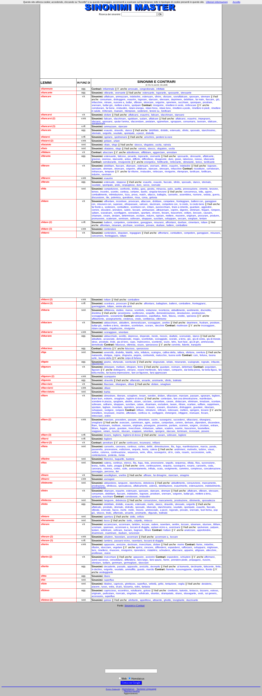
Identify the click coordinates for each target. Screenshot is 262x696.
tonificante (209, 162)
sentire (175, 524)
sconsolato (185, 336)
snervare (96, 105)
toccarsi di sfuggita (153, 540)
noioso (198, 159)
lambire (136, 524)
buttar (129, 102)
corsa (144, 197)
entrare (214, 425)
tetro (173, 342)
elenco (127, 463)
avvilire (166, 322)
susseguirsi (165, 419)
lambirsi (108, 540)
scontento (157, 342)
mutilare (120, 367)
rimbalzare (148, 428)
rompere (215, 210)
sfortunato (118, 362)
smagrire (184, 475)
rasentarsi (137, 540)
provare (150, 225)
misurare (116, 225)
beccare (197, 212)
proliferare (97, 553)
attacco (151, 194)
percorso (109, 471)
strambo (155, 593)
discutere (106, 210)
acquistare (210, 367)
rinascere (114, 550)
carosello (173, 194)
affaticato (96, 507)
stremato (96, 133)
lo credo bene (197, 204)
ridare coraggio (100, 328)
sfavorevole (98, 364)
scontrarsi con (138, 207)
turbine (202, 449)
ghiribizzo (130, 583)
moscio (163, 336)
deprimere (176, 99)
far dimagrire (159, 475)
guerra (216, 194)
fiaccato (168, 182)
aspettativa (154, 316)
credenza (128, 319)
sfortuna (190, 352)
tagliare (106, 407)
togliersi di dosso (132, 435)
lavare (173, 404)
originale (96, 593)
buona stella (105, 358)
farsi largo (142, 560)
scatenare (111, 218)
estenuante (148, 92)
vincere (156, 212)
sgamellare (163, 121)
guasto (140, 569)
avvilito (122, 336)
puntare (173, 425)
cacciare (147, 401)
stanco (128, 130)
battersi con (197, 201)
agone (208, 191)
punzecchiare (163, 207)
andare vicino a (159, 527)
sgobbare (133, 118)
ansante (146, 380)
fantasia (146, 586)
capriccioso (110, 590)
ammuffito (130, 569)
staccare (170, 431)
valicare (143, 204)
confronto (125, 189)
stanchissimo (208, 130)
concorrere (97, 235)
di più (119, 586)
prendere (117, 210)
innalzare (204, 401)
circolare (204, 425)
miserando (180, 362)
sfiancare (131, 166)
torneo (95, 191)
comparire (177, 370)
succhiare (183, 102)
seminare (123, 218)
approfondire (204, 530)
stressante (186, 92)
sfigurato (152, 513)
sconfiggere (120, 212)
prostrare (207, 102)
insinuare (194, 413)
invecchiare (135, 428)
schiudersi (164, 550)
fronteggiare (182, 201)
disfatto (164, 130)
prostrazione (198, 313)
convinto (175, 344)
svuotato (117, 133)
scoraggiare (154, 322)
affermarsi (209, 557)
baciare (128, 530)
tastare (95, 530)
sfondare (96, 562)
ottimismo (161, 319)
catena (153, 449)
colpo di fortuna (133, 358)
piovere (205, 431)
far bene (110, 108)
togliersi (117, 435)
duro (170, 159)
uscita (158, 144)
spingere (194, 410)
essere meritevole (147, 370)
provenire (162, 425)
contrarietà (148, 355)
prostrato (103, 342)
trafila (102, 465)
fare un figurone (140, 372)
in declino (97, 569)
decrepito (155, 566)
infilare (140, 410)
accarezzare (110, 524)
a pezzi (140, 133)
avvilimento (193, 310)
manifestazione (191, 446)
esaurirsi (144, 115)
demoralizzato (123, 339)
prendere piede (179, 560)
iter (117, 471)
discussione (98, 197)
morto (150, 504)
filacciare (109, 384)
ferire (140, 367)
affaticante (208, 156)
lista (147, 463)
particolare (108, 593)
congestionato (147, 89)
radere (154, 524)
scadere (169, 428)
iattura (180, 352)
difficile (136, 159)
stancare (153, 99)
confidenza (148, 319)
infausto (215, 362)
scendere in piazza (101, 401)
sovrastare (133, 212)
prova (135, 194)
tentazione (170, 583)
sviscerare (134, 533)
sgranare (205, 395)
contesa (124, 191)
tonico (199, 162)
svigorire (159, 102)
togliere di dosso (135, 398)
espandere (172, 557)
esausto (108, 130)
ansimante (157, 380)
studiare (160, 225)
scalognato (193, 362)
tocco (107, 520)
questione (128, 197)
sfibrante (108, 92)
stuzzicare (155, 204)
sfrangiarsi (204, 419)
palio (170, 189)
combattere (123, 207)
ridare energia (136, 108)
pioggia (118, 465)
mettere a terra (122, 105)
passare (194, 395)
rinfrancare (97, 171)
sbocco (138, 144)
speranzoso (152, 344)
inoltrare (116, 425)
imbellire (208, 544)
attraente (157, 600)
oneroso (106, 159)
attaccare (146, 201)
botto (129, 520)
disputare (123, 233)
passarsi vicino (122, 540)
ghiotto (167, 600)
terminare (182, 431)
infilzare (162, 410)
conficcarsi (132, 442)
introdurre (151, 410)
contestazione (99, 455)
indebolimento (212, 486)
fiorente (170, 569)
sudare (143, 118)
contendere (133, 222)
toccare (136, 210)
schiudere (185, 557)
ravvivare (106, 174)
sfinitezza (111, 486)
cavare (169, 401)
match (142, 194)
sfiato (107, 144)
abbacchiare (110, 322)
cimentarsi (193, 222)
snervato (155, 185)
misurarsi (159, 222)
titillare (216, 524)
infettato (160, 89)
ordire (108, 416)
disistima (96, 313)
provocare (134, 201)
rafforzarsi (187, 547)
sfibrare (138, 102)
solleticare (106, 530)
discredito (206, 310)
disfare (107, 115)
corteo (141, 446)
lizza (127, 194)
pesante (132, 156)
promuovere (98, 218)
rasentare (165, 524)
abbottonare (133, 152)
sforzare (167, 96)
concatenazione (212, 468)
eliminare (195, 210)
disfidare (156, 201)
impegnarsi (204, 118)
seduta (207, 194)
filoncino (108, 459)
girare (112, 428)
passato (121, 566)
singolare (132, 593)
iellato (169, 362)
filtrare (95, 428)
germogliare (130, 562)
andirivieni (179, 449)
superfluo (109, 580)
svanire (179, 428)
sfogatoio (148, 144)
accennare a (121, 527)
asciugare (109, 479)
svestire (152, 395)
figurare (96, 370)
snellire (122, 475)
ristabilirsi (152, 550)
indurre (150, 215)
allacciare (108, 152)
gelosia (153, 197)
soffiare (201, 404)
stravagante (190, 593)
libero (107, 576)
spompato (129, 133)
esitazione (151, 310)
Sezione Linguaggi (146, 689)
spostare (96, 407)
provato (184, 510)
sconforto (139, 310)
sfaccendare (137, 121)
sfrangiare (120, 384)
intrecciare (97, 416)
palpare (214, 527)
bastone (130, 459)
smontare (123, 332)
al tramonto (183, 566)
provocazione (190, 189)
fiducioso (120, 344)
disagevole (160, 159)
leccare (145, 524)
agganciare (159, 152)
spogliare (118, 401)
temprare (109, 171)
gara (143, 189)
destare (116, 215)
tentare (203, 218)
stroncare (148, 102)
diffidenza (109, 310)
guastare (164, 367)
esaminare (110, 533)
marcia (204, 446)
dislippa (108, 355)
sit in (170, 452)
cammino (184, 468)
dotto (132, 516)
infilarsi (156, 442)
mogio (136, 339)
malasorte (97, 355)
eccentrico (123, 590)
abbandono (141, 316)
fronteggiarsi (111, 235)
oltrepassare (131, 204)
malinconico (143, 342)
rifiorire (95, 547)
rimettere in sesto (174, 105)
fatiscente (209, 566)
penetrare (108, 442)
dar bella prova (192, 370)
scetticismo (138, 313)
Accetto (236, 2)
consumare (106, 99)
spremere (171, 102)
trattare (167, 530)
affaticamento (140, 486)
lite (107, 197)
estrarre (108, 398)
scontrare (139, 225)
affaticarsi (133, 115)
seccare (182, 218)
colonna (105, 452)
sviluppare (170, 218)
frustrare (203, 322)
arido (117, 185)
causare (208, 212)
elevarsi (131, 370)
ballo (109, 465)
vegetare (117, 547)
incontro (104, 191)
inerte (123, 510)
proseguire (149, 425)
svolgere (109, 410)
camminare (137, 422)
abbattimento (178, 310)
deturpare (109, 367)
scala (160, 468)
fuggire (103, 428)
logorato (173, 510)
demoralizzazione (166, 313)
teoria (145, 449)
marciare (183, 395)
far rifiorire (133, 171)
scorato (173, 339)
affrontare (109, 201)
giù (217, 99)
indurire (96, 174)
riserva (129, 310)
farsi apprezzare (158, 372)
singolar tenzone (158, 191)
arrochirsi (149, 137)
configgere (157, 413)
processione (111, 449)
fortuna (203, 355)
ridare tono (165, 108)
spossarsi (107, 121)
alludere (108, 537)
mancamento (209, 483)
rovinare (175, 367)
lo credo (184, 204)
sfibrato (95, 510)
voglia (181, 583)
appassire (109, 544)
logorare (142, 99)
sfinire (158, 96)
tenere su (154, 111)
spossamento (99, 487)
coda (177, 452)
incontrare (121, 201)
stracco (100, 513)
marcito (150, 569)
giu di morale (213, 339)
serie (142, 452)
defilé (149, 446)
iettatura (145, 352)
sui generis (211, 593)
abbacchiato (110, 336)
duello (144, 191)
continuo (131, 446)
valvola (167, 144)
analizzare (189, 530)
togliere (216, 395)
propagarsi (195, 560)
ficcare (204, 413)
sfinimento (194, 500)
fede (164, 316)
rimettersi (103, 550)
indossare (173, 410)
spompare (195, 102)
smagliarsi (97, 422)
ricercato (120, 593)
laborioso (188, 159)
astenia (153, 486)
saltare (95, 212)
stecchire (159, 325)
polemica (116, 197)
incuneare (109, 413)
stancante (118, 159)
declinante (196, 566)
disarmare (150, 404)
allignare (199, 550)
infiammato (108, 89)
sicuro (140, 344)
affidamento (98, 319)
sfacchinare (167, 115)
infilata (151, 468)
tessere (205, 410)
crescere (148, 547)
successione (197, 452)
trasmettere (203, 428)
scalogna (156, 352)
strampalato (167, 593)
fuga (178, 446)
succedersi (179, 419)
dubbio (120, 310)
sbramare (196, 524)
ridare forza (151, 108)
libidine (108, 583)
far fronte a (97, 207)
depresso (133, 336)
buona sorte (175, 355)
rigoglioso (199, 569)
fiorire (199, 544)
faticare (155, 115)
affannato (135, 380)
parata (212, 446)
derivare (189, 422)
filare (94, 425)
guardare (194, 207)
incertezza (164, 310)
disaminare (97, 533)
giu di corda (199, 339)
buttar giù (108, 105)
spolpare (136, 105)
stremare (205, 96)
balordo (184, 590)
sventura (200, 352)
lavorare (201, 121)
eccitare (140, 215)
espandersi (174, 547)
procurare (203, 215)
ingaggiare (135, 233)
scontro (114, 191)
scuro (167, 342)
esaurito (147, 182)
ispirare (160, 215)
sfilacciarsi (192, 419)
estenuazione (196, 486)
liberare (121, 395)
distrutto (150, 133)
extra (111, 586)
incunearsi (145, 442)
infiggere (183, 413)
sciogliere (132, 395)
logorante (161, 92)
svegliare (193, 218)
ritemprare (130, 111)
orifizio (140, 516)
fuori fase (183, 342)
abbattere (124, 322)
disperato (145, 336)
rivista (122, 455)
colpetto (138, 520)
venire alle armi (124, 306)
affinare (147, 475)
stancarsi (179, 115)
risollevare (182, 325)
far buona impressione (118, 372)
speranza (191, 316)
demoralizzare (138, 322)
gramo (107, 362)
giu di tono (122, 342)
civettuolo (173, 590)
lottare (204, 222)
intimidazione (116, 194)
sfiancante (209, 159)
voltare (187, 212)
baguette (119, 459)
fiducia (172, 316)
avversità (109, 352)
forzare (165, 212)
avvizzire (121, 544)
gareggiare (146, 222)
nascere (126, 425)
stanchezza (135, 483)
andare (156, 422)
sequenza (133, 452)
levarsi (107, 435)
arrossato (133, 89)
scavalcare (106, 212)
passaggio (97, 471)
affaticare (109, 96)
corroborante (109, 162)
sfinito (185, 130)
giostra (150, 189)
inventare (117, 407)
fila (172, 446)
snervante (120, 92)
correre (95, 210)
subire (127, 210)
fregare (205, 210)
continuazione (118, 452)
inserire (120, 413)
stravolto (118, 130)
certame (134, 191)
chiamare (96, 215)
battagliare (161, 303)
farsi (94, 550)
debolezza (148, 483)
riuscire (115, 431)
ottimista (131, 344)
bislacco (193, 590)
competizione (111, 189)
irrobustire (121, 108)
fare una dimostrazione (186, 398)
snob (200, 593)
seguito (169, 463)
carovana (120, 446)
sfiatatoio (109, 148)
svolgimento (171, 468)
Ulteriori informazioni (217, 2)
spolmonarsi (120, 137)
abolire (128, 401)
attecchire (211, 550)
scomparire (110, 376)
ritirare (182, 404)
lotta (201, 191)
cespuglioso (128, 185)
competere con (170, 204)
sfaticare (212, 121)
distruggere (119, 99)
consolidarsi (116, 560)
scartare (191, 404)
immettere (97, 413)
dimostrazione (161, 446)
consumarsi (189, 121)
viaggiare (96, 431)
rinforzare (107, 111)
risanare (118, 111)
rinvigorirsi (126, 550)
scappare (137, 431)
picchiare (128, 225)
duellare (182, 222)
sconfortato (147, 339)
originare (191, 215)
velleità (152, 583)
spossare (194, 96)
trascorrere (176, 212)
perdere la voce (164, 137)
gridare (108, 141)
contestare (166, 398)
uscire (154, 419)
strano (178, 593)
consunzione (193, 483)
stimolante (188, 162)
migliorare (212, 547)
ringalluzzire (116, 328)
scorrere (183, 425)
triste (112, 342)
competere (169, 201)
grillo (160, 583)
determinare (128, 215)
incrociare (194, 431)
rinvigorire (158, 105)
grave (178, 159)
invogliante (178, 600)
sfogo (114, 144)
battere (170, 225)
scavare (161, 407)
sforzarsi (96, 121)
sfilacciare (172, 395)
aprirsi (139, 547)
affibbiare (146, 152)
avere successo (100, 560)
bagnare (138, 530)
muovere (180, 215)
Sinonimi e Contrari (134, 605)
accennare (124, 524)
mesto (155, 336)
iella (136, 352)
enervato (105, 510)
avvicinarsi (174, 527)
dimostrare (109, 395)
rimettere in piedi (200, 108)
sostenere (142, 111)
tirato (108, 513)
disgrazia (127, 355)
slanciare (173, 475)
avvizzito (143, 566)
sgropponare (98, 123)
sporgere (160, 431)
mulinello (192, 449)
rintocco (148, 520)
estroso (214, 590)
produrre (214, 215)
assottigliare (110, 475)
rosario (185, 452)
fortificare (206, 171)
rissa (137, 197)
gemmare (117, 562)
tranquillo (196, 344)
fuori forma (206, 510)
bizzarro (204, 590)
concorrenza (190, 191)
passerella (97, 449)
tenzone (213, 189)
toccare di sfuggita (139, 527)
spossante (173, 92)
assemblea (185, 194)
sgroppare (176, 121)
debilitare (189, 99)
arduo (128, 159)
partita (178, 189)
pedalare (150, 121)
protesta (112, 455)
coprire (174, 210)
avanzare (124, 422)
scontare (215, 401)
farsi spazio (155, 560)
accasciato (109, 339)
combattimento (99, 194)
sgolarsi (108, 137)
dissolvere (172, 407)
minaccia (161, 189)
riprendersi (139, 550)
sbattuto (173, 336)
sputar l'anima (121, 121)
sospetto (150, 313)
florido (209, 569)
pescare (140, 407)
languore (123, 483)
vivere (107, 553)
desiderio (206, 583)
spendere (129, 407)
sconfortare (137, 325)
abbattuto (96, 339)
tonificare (166, 111)
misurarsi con (104, 204)
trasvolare (120, 537)
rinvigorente (124, 162)
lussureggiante (184, 569)
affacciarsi (177, 550)
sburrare (207, 524)
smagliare (165, 384)
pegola (137, 355)
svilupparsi (199, 547)
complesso (196, 468)
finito (218, 566)
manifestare (205, 398)
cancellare (158, 401)
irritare (150, 207)
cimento (203, 189)
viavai (211, 449)
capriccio (118, 583)
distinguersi (119, 370)
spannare (108, 527)
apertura (108, 516)
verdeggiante (106, 572)
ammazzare (122, 96)
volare (106, 431)
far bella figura (209, 370)
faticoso (122, 156)
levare (142, 395)
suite (208, 452)
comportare (167, 422)
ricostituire (199, 168)
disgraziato (159, 362)
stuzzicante (192, 600)
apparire (188, 550)
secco (146, 185)
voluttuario (136, 590)
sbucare (125, 431)
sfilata (190, 463)
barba (107, 392)
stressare (164, 99)
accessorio (97, 596)
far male (199, 99)
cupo (132, 342)
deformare (187, 367)
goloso (147, 590)
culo (195, 355)
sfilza (149, 452)
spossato (195, 130)
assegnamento (113, 319)
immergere (170, 413)
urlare (117, 141)
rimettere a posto (181, 108)
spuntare (145, 212)
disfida (135, 189)
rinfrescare (190, 105)
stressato (179, 504)
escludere (163, 404)
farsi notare (164, 370)
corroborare (98, 108)
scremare (96, 527)
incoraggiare (207, 325)
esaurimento (180, 486)
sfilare (131, 384)
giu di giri (194, 342)
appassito (132, 566)
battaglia (161, 194)
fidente (185, 344)
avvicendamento (137, 468)
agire (147, 422)
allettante (133, 600)
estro (137, 586)
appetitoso (145, 600)
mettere (170, 215)
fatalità (129, 352)
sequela (136, 449)
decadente (109, 566)
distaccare (180, 401)
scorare (149, 325)
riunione (197, 194)
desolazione (183, 313)
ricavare (150, 407)
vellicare (117, 530)
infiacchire (97, 102)
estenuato (175, 130)
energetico (149, 162)
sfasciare (209, 407)
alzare (137, 401)
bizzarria (128, 586)
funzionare (104, 425)
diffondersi (160, 547)
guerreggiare (98, 306)
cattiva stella (169, 352)
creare (106, 215)
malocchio (161, 355)
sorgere (194, 425)
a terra (182, 339)
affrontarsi (171, 222)
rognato (205, 362)
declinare (132, 544)
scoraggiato (161, 339)
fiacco (115, 510)
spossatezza (124, 486)
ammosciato (207, 342)
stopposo (121, 182)
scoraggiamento (100, 316)
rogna (117, 355)
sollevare (135, 218)
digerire (184, 210)
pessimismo (124, 313)
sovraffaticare (180, 96)
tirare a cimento (180, 207)
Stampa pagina (132, 691)
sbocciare (106, 547)
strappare (147, 218)
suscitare (158, 218)
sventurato (130, 362)
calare (140, 404)
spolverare (202, 527)
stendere (125, 325)
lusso (104, 586)
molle (131, 510)
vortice (95, 452)
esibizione (124, 449)
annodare (172, 152)
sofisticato (143, 593)
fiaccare (210, 99)
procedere (120, 419)
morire (180, 544)
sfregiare (131, 367)
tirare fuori (97, 398)
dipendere (200, 422)
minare (108, 102)
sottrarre (107, 404)
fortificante (162, 162)
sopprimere (213, 404)
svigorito (107, 133)
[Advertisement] (131, 46)
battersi (108, 222)
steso (94, 342)
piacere (96, 586)
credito (181, 316)
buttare (106, 562)
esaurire (131, 99)
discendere (214, 422)
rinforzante (175, 162)
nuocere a (119, 102)
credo (138, 319)
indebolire (135, 96)
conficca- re (144, 413)
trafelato (177, 380)
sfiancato (151, 507)
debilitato (154, 130)
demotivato (97, 344)
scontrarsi (109, 303)
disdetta (119, 352)
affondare (131, 413)
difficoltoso (147, 159)
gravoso (96, 159)
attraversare (162, 210)
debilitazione (165, 486)
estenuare (147, 96)
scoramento (116, 316)
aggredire (206, 207)
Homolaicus (128, 689)
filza (197, 463)
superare (118, 204)
